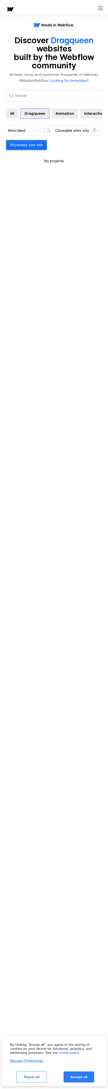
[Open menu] (100, 8)
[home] (10, 9)
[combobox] (22, 130)
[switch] (47, 130)
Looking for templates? (69, 81)
